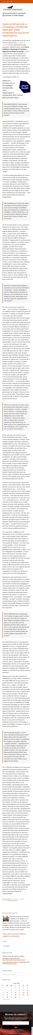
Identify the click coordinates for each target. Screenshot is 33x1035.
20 (3, 995)
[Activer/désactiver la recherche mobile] (26, 6)
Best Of (12, 899)
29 (11, 997)
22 (11, 995)
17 (19, 992)
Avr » (9, 999)
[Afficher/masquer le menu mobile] (30, 6)
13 (3, 992)
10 (19, 990)
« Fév (4, 999)
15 (11, 992)
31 (19, 997)
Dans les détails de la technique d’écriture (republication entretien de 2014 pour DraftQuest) (15, 30)
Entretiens (17, 899)
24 (19, 995)
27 (3, 997)
